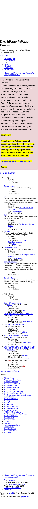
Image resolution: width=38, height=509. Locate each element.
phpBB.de (25, 496)
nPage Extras (7, 173)
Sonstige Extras (9, 278)
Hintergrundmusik (10, 247)
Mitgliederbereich (10, 262)
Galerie (6, 215)
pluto (13, 244)
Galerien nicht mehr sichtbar (14, 324)
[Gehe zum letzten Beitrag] (26, 310)
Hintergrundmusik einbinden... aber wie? (18, 314)
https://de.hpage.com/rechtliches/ (16, 161)
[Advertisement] (19, 19)
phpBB (11, 493)
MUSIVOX (11, 350)
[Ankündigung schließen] (36, 79)
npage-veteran (16, 211)
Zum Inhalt (4, 55)
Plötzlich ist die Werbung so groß (16, 335)
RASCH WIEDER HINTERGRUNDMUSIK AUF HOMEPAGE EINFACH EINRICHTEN (19, 347)
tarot (12, 227)
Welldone (10, 315)
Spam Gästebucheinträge (13, 303)
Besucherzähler (9, 186)
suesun (9, 305)
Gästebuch (8, 231)
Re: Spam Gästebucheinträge (17, 241)
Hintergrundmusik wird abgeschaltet (17, 359)
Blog (5, 197)
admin (9, 361)
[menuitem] (11, 60)
